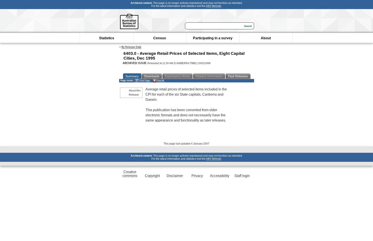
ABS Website (213, 6)
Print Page (144, 80)
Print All (160, 80)
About (266, 38)
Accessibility (219, 176)
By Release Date (131, 47)
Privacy (197, 176)
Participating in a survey (212, 38)
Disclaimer (175, 176)
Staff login (242, 176)
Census (159, 38)
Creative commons (129, 174)
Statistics (106, 38)
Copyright (152, 176)
